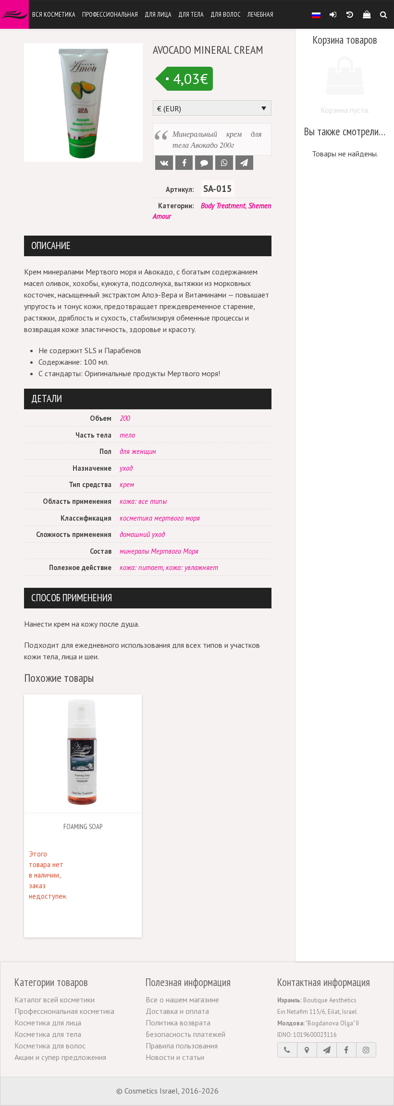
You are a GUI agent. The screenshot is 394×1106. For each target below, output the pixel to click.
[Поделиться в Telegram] (244, 162)
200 (125, 418)
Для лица (158, 14)
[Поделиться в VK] (164, 162)
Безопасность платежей (185, 1034)
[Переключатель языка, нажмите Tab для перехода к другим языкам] (316, 14)
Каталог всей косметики (54, 999)
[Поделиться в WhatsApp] (224, 162)
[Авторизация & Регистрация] (332, 14)
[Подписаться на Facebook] (346, 1050)
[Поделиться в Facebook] (184, 162)
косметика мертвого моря (160, 518)
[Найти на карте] (307, 1050)
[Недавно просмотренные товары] (349, 14)
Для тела (191, 14)
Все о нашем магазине (182, 999)
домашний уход (142, 534)
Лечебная (260, 14)
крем (127, 484)
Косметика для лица (47, 1022)
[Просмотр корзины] (366, 14)
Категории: (176, 205)
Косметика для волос (50, 1045)
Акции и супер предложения (60, 1057)
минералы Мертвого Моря (159, 551)
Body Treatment (223, 205)
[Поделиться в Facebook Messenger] (204, 162)
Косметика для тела (47, 1034)
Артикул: (180, 189)
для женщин (138, 451)
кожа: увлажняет (192, 567)
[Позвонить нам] (287, 1050)
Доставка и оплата (177, 1011)
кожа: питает (141, 567)
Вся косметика (53, 14)
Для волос (225, 14)
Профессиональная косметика (64, 1011)
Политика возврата (178, 1022)
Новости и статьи (175, 1057)
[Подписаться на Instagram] (366, 1050)
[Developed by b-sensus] (249, 1091)
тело (127, 435)
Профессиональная (110, 14)
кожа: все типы (143, 501)
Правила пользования (182, 1045)
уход (126, 468)
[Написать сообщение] (327, 1050)
